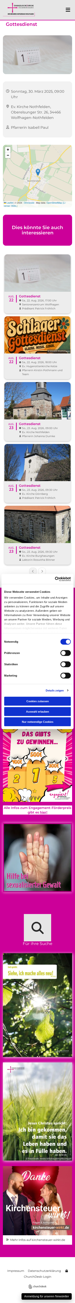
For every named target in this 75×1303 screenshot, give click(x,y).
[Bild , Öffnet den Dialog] (37, 1200)
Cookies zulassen (37, 701)
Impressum (15, 1271)
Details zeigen (55, 690)
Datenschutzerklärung (44, 1271)
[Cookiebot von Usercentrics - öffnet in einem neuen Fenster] (55, 579)
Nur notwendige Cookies (37, 721)
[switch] (65, 653)
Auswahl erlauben (37, 711)
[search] (37, 927)
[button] (65, 9)
